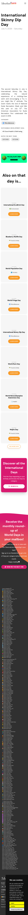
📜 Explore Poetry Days (7, 766)
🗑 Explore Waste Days (6, 656)
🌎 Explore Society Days (8, 589)
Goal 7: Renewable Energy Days (9, 855)
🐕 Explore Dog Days (6, 626)
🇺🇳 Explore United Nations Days (9, 614)
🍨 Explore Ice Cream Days (7, 693)
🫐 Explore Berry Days (6, 668)
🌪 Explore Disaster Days (7, 643)
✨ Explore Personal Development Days (10, 807)
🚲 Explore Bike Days (6, 836)
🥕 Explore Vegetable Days (7, 660)
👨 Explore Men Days (6, 595)
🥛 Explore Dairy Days (6, 679)
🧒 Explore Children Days (7, 592)
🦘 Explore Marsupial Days (7, 627)
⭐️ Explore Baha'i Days (6, 812)
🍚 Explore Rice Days (6, 666)
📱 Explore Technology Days (8, 792)
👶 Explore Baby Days (6, 591)
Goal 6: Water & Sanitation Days (9, 854)
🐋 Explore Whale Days (6, 635)
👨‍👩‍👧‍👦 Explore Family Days (7, 597)
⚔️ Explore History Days (7, 602)
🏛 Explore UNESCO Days (8, 615)
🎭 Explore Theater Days (7, 757)
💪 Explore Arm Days (6, 716)
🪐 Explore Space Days (6, 640)
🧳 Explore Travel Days (6, 786)
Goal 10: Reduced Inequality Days (9, 859)
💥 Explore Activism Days (7, 608)
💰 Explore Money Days (7, 791)
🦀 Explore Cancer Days (8, 736)
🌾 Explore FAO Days (7, 618)
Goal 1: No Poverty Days (8, 848)
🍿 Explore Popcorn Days (7, 699)
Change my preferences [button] (17, 909)
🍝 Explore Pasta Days (6, 686)
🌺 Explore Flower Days (7, 653)
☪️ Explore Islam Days (6, 818)
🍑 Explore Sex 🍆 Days (7, 744)
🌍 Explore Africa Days (6, 600)
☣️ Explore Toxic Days (6, 657)
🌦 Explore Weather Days (7, 642)
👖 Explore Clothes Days (7, 771)
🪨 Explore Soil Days (6, 648)
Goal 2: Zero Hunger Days (8, 849)
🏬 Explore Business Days (7, 787)
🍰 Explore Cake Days (6, 695)
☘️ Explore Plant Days (6, 652)
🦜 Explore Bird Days (6, 630)
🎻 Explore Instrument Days (7, 752)
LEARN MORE (14, 214)
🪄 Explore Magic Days (6, 756)
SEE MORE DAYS (14, 446)
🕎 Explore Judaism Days (7, 820)
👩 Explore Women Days (8, 593)
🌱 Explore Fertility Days (7, 745)
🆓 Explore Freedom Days (7, 605)
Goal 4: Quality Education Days (9, 851)
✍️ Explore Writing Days (7, 768)
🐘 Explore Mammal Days (7, 621)
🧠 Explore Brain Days (6, 711)
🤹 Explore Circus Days (6, 755)
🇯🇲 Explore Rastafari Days (7, 824)
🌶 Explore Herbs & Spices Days (8, 671)
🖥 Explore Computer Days (7, 796)
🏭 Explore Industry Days (7, 788)
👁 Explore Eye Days (6, 714)
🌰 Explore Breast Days (6, 718)
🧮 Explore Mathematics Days (8, 799)
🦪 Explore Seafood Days (7, 675)
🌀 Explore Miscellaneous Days (9, 845)
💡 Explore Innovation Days (8, 795)
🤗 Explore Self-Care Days (7, 743)
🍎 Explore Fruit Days (6, 667)
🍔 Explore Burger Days (7, 689)
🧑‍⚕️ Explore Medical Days (7, 781)
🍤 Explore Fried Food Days (7, 690)
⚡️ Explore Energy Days (7, 810)
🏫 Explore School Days (7, 805)
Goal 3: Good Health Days (8, 850)
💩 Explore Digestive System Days (9, 722)
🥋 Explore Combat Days (7, 831)
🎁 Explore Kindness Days (8, 838)
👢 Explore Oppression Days (7, 610)
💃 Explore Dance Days (7, 753)
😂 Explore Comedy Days (7, 758)
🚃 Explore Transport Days (7, 785)
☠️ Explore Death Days (6, 613)
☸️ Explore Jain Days (6, 819)
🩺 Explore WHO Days (7, 617)
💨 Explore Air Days (6, 647)
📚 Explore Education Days (8, 803)
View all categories (6, 588)
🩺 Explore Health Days (7, 708)
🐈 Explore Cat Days (6, 625)
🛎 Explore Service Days (7, 790)
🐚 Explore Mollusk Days (7, 638)
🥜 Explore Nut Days (6, 669)
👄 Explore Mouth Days (6, 715)
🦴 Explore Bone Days (6, 728)
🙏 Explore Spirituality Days (8, 808)
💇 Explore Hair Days (6, 710)
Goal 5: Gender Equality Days (9, 853)
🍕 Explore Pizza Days (6, 688)
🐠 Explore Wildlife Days (8, 619)
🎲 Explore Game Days (6, 774)
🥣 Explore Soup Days (6, 684)
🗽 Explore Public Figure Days (9, 840)
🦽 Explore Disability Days (7, 738)
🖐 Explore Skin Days (6, 724)
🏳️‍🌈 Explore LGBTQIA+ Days (8, 844)
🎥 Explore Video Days (6, 761)
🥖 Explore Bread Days (6, 681)
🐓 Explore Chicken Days (7, 676)
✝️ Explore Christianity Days (7, 815)
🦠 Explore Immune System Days (8, 731)
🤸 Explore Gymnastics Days (8, 835)
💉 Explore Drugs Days (6, 740)
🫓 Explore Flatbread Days (7, 682)
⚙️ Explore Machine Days (7, 794)
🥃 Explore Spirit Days (6, 707)
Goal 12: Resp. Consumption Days (9, 862)
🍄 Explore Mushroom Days (7, 663)
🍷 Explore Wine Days (7, 705)
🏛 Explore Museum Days (8, 806)
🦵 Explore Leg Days (6, 723)
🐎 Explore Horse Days (6, 622)
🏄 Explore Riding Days (6, 832)
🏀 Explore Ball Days (6, 829)
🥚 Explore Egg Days (6, 677)
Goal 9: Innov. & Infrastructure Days (10, 858)
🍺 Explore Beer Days (6, 703)
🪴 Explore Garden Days (8, 655)
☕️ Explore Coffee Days (7, 701)
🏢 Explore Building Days (7, 783)
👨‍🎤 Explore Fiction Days (7, 775)
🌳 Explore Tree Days (6, 651)
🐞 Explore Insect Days (6, 634)
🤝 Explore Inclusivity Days (7, 601)
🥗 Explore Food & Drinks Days (9, 659)
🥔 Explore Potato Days (7, 662)
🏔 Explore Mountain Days (7, 649)
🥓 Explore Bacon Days (6, 673)
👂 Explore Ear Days (6, 712)
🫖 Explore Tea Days (6, 702)
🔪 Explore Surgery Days (7, 739)
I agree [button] (12, 903)
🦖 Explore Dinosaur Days (8, 632)
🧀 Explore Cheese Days (7, 680)
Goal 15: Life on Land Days (8, 866)
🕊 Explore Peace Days (6, 604)
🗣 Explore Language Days (8, 841)
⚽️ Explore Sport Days (7, 828)
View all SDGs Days (7, 846)
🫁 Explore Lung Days (6, 719)
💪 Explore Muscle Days (7, 727)
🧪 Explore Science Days (8, 798)
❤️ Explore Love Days (7, 842)
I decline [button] (13, 906)
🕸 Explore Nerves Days (7, 725)
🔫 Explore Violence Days (7, 612)
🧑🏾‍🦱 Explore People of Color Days (9, 599)
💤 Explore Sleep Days (6, 734)
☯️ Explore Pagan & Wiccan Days (9, 821)
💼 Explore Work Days (7, 777)
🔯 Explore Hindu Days (6, 816)
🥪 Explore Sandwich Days (7, 685)
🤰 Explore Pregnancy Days (7, 747)
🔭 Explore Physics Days (7, 801)
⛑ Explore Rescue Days (8, 778)
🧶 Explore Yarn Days (6, 773)
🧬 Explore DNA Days (6, 732)
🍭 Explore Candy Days (7, 698)
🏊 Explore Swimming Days (7, 833)
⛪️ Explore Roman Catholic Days (8, 825)
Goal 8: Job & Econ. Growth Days (9, 857)
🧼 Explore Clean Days (6, 782)
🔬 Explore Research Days (7, 802)
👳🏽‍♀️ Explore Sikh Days (6, 823)
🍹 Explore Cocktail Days (7, 706)
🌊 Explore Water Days (6, 644)
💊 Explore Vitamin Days (7, 742)
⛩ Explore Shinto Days (6, 827)
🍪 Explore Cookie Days (7, 697)
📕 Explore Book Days (6, 764)
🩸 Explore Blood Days (6, 730)
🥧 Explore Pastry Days (6, 694)
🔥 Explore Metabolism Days (8, 735)
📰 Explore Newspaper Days (7, 765)
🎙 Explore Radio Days (7, 762)
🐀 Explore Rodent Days (7, 628)
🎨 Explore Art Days (7, 748)
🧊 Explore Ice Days (6, 645)
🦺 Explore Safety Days (7, 779)
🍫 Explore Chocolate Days (7, 692)
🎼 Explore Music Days (6, 749)
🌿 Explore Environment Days (9, 639)
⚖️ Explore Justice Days (7, 606)
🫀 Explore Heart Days (6, 720)
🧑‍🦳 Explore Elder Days (6, 596)
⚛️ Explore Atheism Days (7, 811)
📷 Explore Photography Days (8, 760)
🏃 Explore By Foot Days (7, 837)
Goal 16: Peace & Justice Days (9, 867)
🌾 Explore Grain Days (6, 664)
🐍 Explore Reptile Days (7, 631)
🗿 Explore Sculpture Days (7, 770)
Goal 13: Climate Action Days (9, 863)
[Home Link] (9, 3)
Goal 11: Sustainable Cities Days (9, 861)
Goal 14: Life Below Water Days (9, 864)
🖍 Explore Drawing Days (7, 769)
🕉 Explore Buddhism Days (7, 814)
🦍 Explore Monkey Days (7, 623)
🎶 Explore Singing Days (7, 751)
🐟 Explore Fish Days (6, 636)
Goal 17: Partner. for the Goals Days (10, 868)
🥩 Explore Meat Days (6, 672)
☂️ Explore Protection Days (7, 609)
